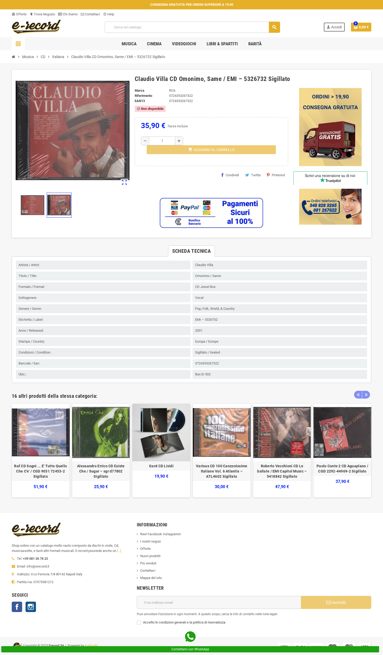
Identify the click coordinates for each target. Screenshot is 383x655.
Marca (139, 90)
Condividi (232, 175)
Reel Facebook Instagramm (160, 534)
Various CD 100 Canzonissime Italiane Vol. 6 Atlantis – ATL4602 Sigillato (222, 471)
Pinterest (278, 175)
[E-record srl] (36, 27)
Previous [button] (358, 395)
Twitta (256, 175)
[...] (119, 551)
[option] (40, 451)
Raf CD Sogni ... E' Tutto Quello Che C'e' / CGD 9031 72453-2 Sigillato (40, 471)
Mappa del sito (151, 578)
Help (108, 14)
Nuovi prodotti (150, 556)
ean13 (140, 101)
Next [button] (366, 395)
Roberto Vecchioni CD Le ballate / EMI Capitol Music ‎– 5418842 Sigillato (282, 471)
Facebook (17, 607)
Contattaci (92, 14)
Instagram (31, 607)
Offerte (19, 14)
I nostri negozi (150, 541)
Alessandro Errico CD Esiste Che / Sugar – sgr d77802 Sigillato (101, 471)
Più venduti (148, 563)
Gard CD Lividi (161, 466)
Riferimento (143, 96)
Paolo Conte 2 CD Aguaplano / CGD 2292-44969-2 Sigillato (342, 468)
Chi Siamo (70, 14)
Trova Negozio (42, 14)
